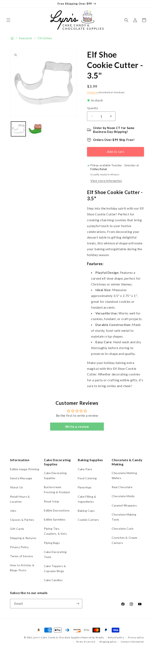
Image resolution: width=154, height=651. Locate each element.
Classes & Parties (22, 519)
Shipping (92, 92)
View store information (106, 180)
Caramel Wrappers (124, 505)
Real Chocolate (122, 487)
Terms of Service (21, 556)
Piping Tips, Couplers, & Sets (55, 531)
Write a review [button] (77, 426)
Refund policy (116, 637)
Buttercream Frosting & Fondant (57, 489)
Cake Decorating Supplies (55, 475)
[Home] (12, 38)
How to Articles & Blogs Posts (22, 567)
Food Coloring (87, 478)
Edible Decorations (57, 510)
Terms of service (85, 641)
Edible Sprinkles (55, 519)
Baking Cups (86, 510)
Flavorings (85, 487)
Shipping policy (108, 641)
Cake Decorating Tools (55, 554)
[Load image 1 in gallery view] (18, 129)
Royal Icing (51, 501)
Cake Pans (85, 469)
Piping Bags (52, 543)
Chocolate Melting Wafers (124, 475)
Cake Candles (53, 580)
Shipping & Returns (23, 538)
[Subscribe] (77, 603)
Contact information (132, 641)
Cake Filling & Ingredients (87, 499)
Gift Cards (17, 528)
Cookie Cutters (88, 519)
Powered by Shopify (92, 637)
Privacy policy (136, 637)
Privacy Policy (19, 547)
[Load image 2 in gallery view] (35, 129)
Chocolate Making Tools (124, 517)
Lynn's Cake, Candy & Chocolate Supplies (57, 637)
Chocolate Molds (123, 496)
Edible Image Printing (24, 469)
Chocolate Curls (123, 528)
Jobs (13, 510)
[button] (8, 20)
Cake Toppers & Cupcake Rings (55, 568)
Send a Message (21, 478)
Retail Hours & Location (20, 499)
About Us (16, 487)
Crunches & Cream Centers (124, 540)
